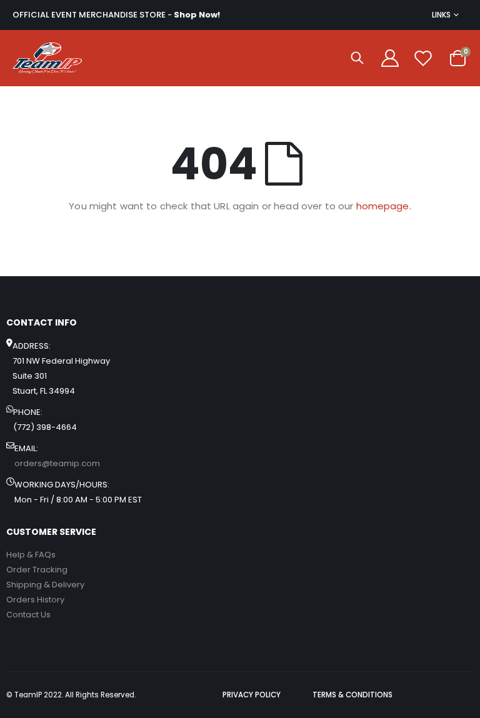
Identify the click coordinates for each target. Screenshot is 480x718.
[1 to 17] (47, 58)
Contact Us (28, 615)
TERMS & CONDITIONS (352, 695)
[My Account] (390, 58)
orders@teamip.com (57, 463)
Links (441, 14)
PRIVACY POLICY (251, 695)
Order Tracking (37, 570)
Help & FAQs (31, 555)
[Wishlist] (423, 58)
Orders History (35, 600)
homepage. (383, 205)
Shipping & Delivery (45, 585)
